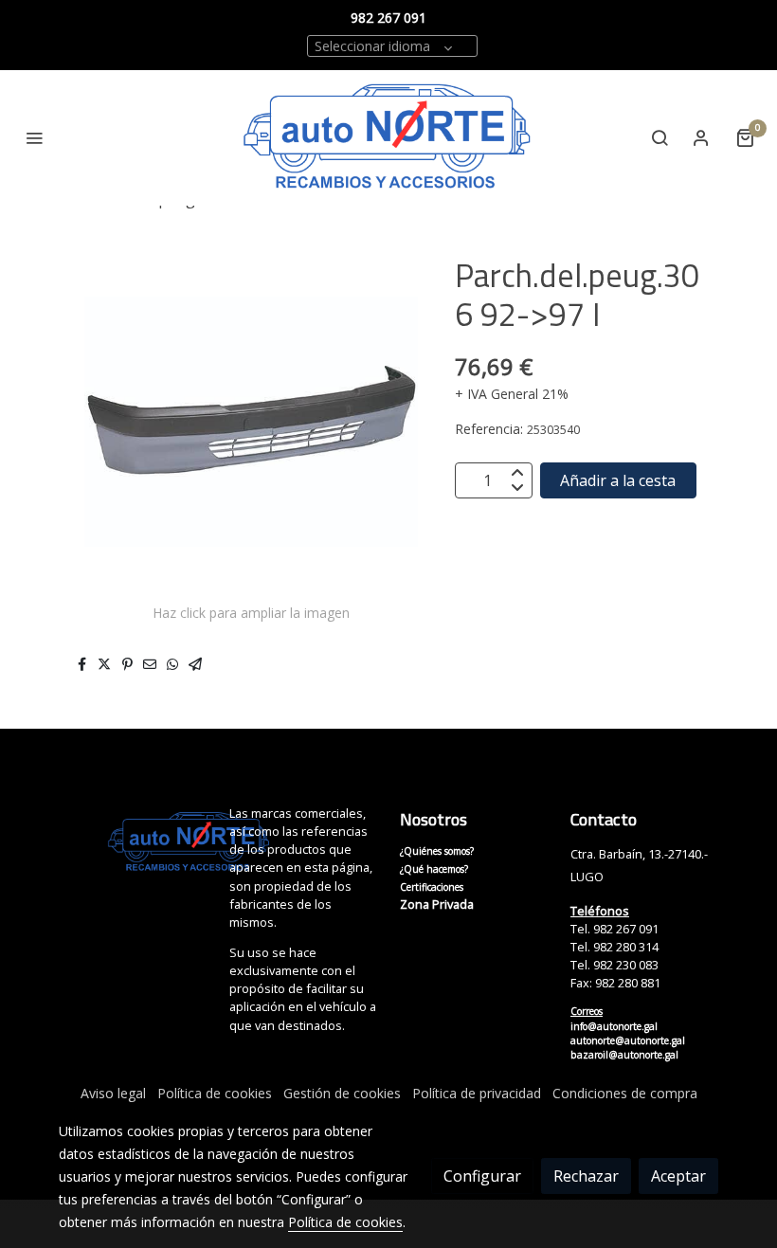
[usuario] (701, 137)
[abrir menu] (34, 137)
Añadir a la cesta (618, 480)
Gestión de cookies (342, 1093)
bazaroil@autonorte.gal (624, 1054)
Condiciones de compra (624, 1093)
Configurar (482, 1176)
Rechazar (586, 1176)
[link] (388, 138)
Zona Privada (437, 904)
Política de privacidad (476, 1093)
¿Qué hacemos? (434, 869)
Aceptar (678, 1176)
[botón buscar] (659, 137)
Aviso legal (113, 1093)
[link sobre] (132, 842)
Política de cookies (214, 1093)
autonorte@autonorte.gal (627, 1040)
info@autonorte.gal (614, 1026)
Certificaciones (431, 887)
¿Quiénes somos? (437, 851)
